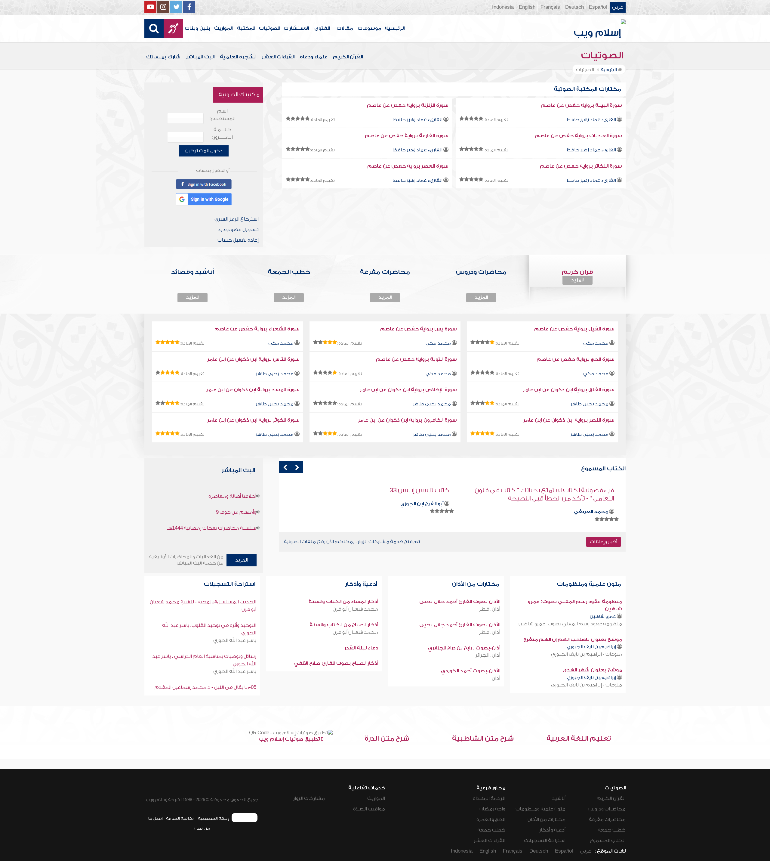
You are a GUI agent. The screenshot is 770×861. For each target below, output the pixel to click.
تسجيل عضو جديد (238, 229)
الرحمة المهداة (489, 798)
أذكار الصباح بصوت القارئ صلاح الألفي (336, 663)
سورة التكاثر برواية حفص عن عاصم (581, 166)
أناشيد (558, 798)
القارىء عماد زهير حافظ (591, 119)
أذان (496, 678)
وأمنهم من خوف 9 (236, 512)
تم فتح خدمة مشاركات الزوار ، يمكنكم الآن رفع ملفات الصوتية (352, 541)
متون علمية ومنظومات (590, 584)
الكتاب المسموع (608, 840)
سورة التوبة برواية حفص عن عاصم (416, 359)
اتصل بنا (155, 818)
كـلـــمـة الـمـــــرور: (222, 133)
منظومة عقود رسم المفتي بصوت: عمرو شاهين (570, 624)
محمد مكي (595, 343)
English (527, 7)
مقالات (345, 28)
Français (550, 7)
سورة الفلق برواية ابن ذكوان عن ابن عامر (568, 389)
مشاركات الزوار (309, 798)
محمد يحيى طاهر (275, 373)
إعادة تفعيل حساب (238, 240)
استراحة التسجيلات (230, 584)
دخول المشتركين (204, 150)
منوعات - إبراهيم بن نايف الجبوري (586, 654)
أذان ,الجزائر (488, 655)
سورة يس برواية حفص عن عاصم (418, 329)
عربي (617, 7)
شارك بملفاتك (163, 57)
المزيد (577, 280)
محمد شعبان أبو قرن (355, 609)
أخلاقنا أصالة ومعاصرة (232, 496)
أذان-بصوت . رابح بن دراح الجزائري (464, 648)
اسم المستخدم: (222, 114)
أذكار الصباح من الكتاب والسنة (344, 624)
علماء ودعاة (314, 57)
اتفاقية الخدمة (180, 818)
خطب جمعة (612, 830)
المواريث (223, 28)
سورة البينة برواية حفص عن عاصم (581, 105)
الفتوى (322, 28)
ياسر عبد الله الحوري (234, 640)
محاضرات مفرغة (607, 819)
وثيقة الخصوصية (213, 818)
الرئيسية (395, 28)
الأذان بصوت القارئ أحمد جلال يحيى (459, 601)
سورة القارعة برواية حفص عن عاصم (406, 135)
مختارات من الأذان (476, 584)
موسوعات (369, 28)
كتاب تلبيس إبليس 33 (584, 490)
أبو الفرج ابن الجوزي (586, 503)
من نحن (202, 828)
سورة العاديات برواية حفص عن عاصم (578, 135)
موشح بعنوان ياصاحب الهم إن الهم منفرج (572, 639)
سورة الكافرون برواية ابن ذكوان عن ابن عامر (407, 420)
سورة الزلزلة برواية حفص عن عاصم (407, 105)
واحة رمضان (492, 809)
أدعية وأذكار (362, 584)
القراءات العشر (278, 57)
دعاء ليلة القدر (361, 648)
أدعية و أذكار (552, 830)
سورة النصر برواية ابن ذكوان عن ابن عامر (568, 420)
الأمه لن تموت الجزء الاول (416, 490)
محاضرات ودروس (607, 809)
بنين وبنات (197, 28)
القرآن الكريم (348, 57)
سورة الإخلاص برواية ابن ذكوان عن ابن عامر (408, 389)
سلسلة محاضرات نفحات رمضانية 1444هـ (211, 528)
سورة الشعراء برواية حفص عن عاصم (257, 329)
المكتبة (246, 28)
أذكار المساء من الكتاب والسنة (343, 601)
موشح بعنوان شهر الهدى (592, 670)
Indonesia (503, 7)
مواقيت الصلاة (369, 809)
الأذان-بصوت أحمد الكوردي (470, 671)
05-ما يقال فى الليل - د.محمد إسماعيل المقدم (205, 687)
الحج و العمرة (490, 819)
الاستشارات (296, 28)
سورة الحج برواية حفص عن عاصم (575, 359)
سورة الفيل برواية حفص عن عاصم (574, 329)
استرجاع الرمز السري (236, 219)
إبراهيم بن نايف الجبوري (591, 646)
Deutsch (574, 7)
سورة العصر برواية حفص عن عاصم (407, 166)
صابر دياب (431, 503)
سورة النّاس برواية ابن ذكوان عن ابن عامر (253, 359)
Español (598, 7)
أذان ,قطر (489, 609)
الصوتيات (269, 28)
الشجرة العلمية (238, 57)
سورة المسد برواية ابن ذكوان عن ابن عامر (253, 389)
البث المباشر (200, 57)
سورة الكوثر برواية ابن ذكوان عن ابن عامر (253, 420)
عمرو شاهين (603, 616)
